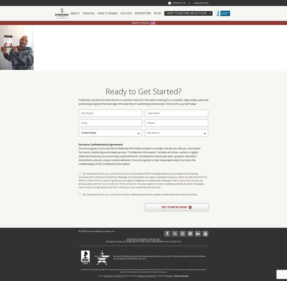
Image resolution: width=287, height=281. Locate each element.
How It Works (107, 13)
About (75, 13)
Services (88, 13)
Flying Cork (169, 276)
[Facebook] (167, 234)
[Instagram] (183, 234)
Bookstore (143, 13)
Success (126, 13)
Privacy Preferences (181, 276)
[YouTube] (205, 234)
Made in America (141, 23)
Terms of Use (104, 184)
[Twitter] (175, 234)
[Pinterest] (190, 234)
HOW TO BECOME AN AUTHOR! (187, 13)
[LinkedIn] (198, 234)
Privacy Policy (184, 180)
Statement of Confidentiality (147, 276)
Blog (157, 13)
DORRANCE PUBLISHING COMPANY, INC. (144, 239)
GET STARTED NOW (174, 207)
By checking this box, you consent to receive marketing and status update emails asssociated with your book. (140, 194)
